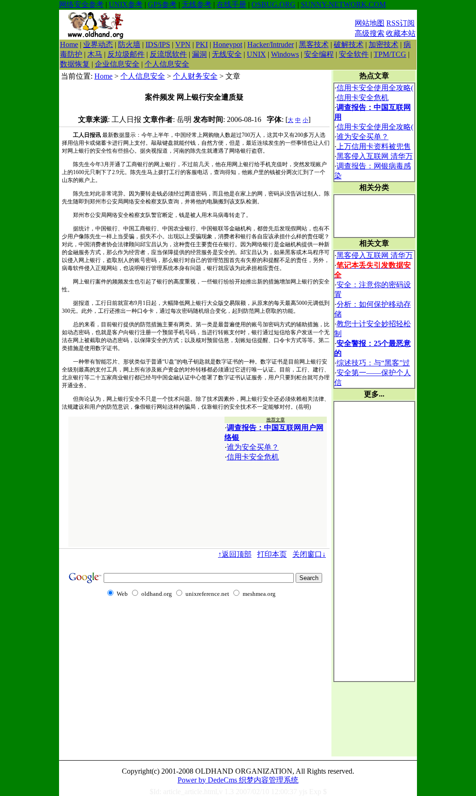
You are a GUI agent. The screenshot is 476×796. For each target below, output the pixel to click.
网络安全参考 (81, 4)
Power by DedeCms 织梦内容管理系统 (238, 780)
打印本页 (272, 554)
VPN (183, 44)
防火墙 (129, 44)
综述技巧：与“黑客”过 (373, 363)
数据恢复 (75, 64)
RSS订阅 (400, 23)
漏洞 (199, 54)
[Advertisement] (242, 25)
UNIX (256, 54)
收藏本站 (401, 33)
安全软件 (354, 54)
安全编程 (319, 54)
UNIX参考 (126, 4)
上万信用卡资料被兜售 (374, 146)
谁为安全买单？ (253, 447)
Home (69, 44)
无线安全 (227, 54)
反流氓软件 (168, 54)
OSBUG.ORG (273, 4)
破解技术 (349, 44)
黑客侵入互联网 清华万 (375, 156)
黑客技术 (314, 44)
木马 (94, 54)
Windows (285, 54)
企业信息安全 (117, 64)
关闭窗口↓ (309, 554)
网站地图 (369, 23)
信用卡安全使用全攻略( (375, 88)
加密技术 (383, 44)
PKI (202, 44)
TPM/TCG (390, 54)
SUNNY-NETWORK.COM (343, 4)
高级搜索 (369, 33)
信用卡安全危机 (253, 457)
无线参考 (197, 4)
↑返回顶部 (234, 554)
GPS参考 (162, 4)
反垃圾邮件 (126, 54)
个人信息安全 (167, 64)
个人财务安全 (195, 76)
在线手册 (231, 4)
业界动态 (98, 44)
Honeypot (227, 44)
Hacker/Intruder (270, 44)
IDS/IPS (157, 44)
